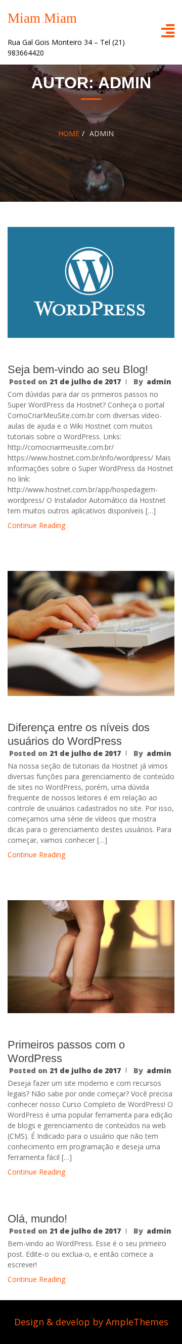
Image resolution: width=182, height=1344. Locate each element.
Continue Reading (36, 525)
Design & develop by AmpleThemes (91, 1322)
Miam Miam (42, 18)
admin (159, 381)
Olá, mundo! (37, 1218)
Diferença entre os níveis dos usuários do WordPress (79, 734)
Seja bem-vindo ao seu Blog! (78, 369)
